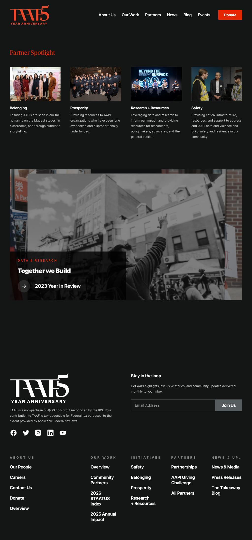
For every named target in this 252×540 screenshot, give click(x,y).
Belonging (141, 477)
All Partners (182, 493)
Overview (19, 508)
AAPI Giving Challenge (183, 480)
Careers (18, 477)
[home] (45, 15)
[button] (107, 15)
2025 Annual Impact (103, 517)
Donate (230, 15)
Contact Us (21, 487)
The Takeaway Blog (226, 490)
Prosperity (141, 487)
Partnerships (184, 467)
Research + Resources (143, 501)
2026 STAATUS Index (100, 499)
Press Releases (226, 477)
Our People (21, 467)
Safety (137, 467)
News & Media (225, 467)
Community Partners (102, 480)
